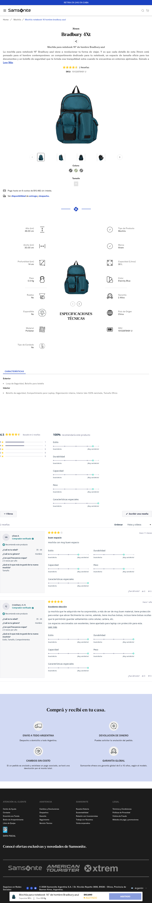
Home (5, 19)
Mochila (17, 19)
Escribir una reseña (140, 514)
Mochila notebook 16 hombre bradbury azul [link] (45, 19)
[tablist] (76, 371)
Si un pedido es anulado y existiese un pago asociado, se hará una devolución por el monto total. (38, 767)
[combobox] (139, 888)
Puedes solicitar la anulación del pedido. (114, 740)
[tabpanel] (76, 401)
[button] (76, 67)
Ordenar (118, 524)
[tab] (14, 371)
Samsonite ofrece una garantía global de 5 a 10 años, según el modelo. (113, 765)
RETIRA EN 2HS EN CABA (76, 2)
